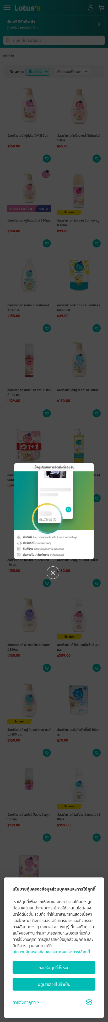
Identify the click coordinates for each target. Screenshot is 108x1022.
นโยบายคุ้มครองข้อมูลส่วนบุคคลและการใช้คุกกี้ (51, 952)
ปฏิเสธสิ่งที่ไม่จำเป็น (54, 984)
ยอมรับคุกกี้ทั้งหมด (54, 967)
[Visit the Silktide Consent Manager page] (89, 1002)
